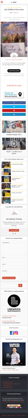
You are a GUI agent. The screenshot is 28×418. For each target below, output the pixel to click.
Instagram (23, 415)
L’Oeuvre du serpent (16, 192)
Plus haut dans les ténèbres (16, 179)
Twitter (9, 415)
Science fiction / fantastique (14, 7)
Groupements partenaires (8, 321)
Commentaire (5, 242)
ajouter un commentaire (18, 17)
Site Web (4, 271)
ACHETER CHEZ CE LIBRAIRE (14, 70)
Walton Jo (16, 12)
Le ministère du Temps (17, 164)
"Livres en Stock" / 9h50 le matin (10, 370)
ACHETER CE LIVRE (14, 86)
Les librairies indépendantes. (9, 316)
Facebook (4, 415)
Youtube (18, 415)
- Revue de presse (6, 385)
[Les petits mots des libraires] (14, 1)
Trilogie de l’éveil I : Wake (18, 171)
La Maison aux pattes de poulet (17, 200)
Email (4, 264)
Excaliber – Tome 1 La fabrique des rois (17, 186)
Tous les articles (14, 230)
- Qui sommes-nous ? (7, 382)
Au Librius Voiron (15, 19)
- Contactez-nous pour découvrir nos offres (13, 401)
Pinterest (13, 415)
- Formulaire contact (7, 387)
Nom (4, 257)
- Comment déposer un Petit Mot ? (11, 384)
